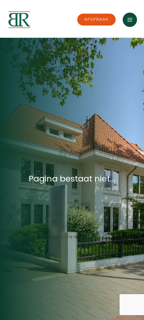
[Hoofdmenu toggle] (130, 20)
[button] (96, 20)
